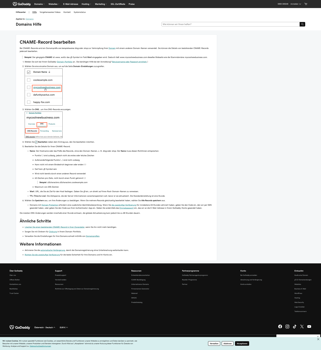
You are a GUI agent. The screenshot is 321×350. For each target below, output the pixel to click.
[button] (318, 337)
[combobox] (231, 24)
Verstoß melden (60, 280)
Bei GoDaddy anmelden (248, 275)
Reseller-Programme (189, 280)
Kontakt (67, 12)
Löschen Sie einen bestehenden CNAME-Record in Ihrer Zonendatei (54, 227)
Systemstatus (80, 12)
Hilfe (34, 12)
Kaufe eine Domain (301, 275)
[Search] (302, 24)
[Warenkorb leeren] (306, 4)
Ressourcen (59, 284)
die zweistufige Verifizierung (124, 205)
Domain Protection (50, 205)
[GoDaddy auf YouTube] (309, 328)
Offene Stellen (15, 280)
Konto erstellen (245, 284)
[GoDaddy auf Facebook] (280, 328)
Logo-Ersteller (299, 307)
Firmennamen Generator (140, 289)
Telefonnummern (300, 311)
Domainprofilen (92, 236)
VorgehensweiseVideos (50, 12)
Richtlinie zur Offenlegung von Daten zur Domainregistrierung (77, 289)
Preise (132, 4)
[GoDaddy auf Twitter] (302, 328)
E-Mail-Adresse (70, 4)
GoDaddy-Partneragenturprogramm (195, 275)
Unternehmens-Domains (140, 284)
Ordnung (53, 232)
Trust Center (14, 293)
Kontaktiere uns (15, 284)
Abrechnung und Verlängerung (251, 280)
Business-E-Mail (300, 289)
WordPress (298, 293)
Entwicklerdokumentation (140, 275)
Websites (297, 284)
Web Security (299, 302)
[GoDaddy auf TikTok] (294, 328)
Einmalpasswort (126, 208)
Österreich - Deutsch (43, 327)
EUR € (62, 327)
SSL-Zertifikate (118, 4)
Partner (184, 284)
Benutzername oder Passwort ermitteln (129, 62)
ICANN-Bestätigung (138, 280)
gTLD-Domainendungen (302, 280)
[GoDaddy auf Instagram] (287, 328)
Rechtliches (14, 289)
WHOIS (134, 298)
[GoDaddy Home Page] (20, 327)
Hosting (297, 298)
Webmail (134, 293)
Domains (29, 19)
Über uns (13, 275)
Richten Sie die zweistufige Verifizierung (42, 255)
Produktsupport (60, 275)
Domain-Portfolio (64, 62)
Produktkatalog (136, 302)
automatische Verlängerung (53, 250)
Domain (112, 48)
